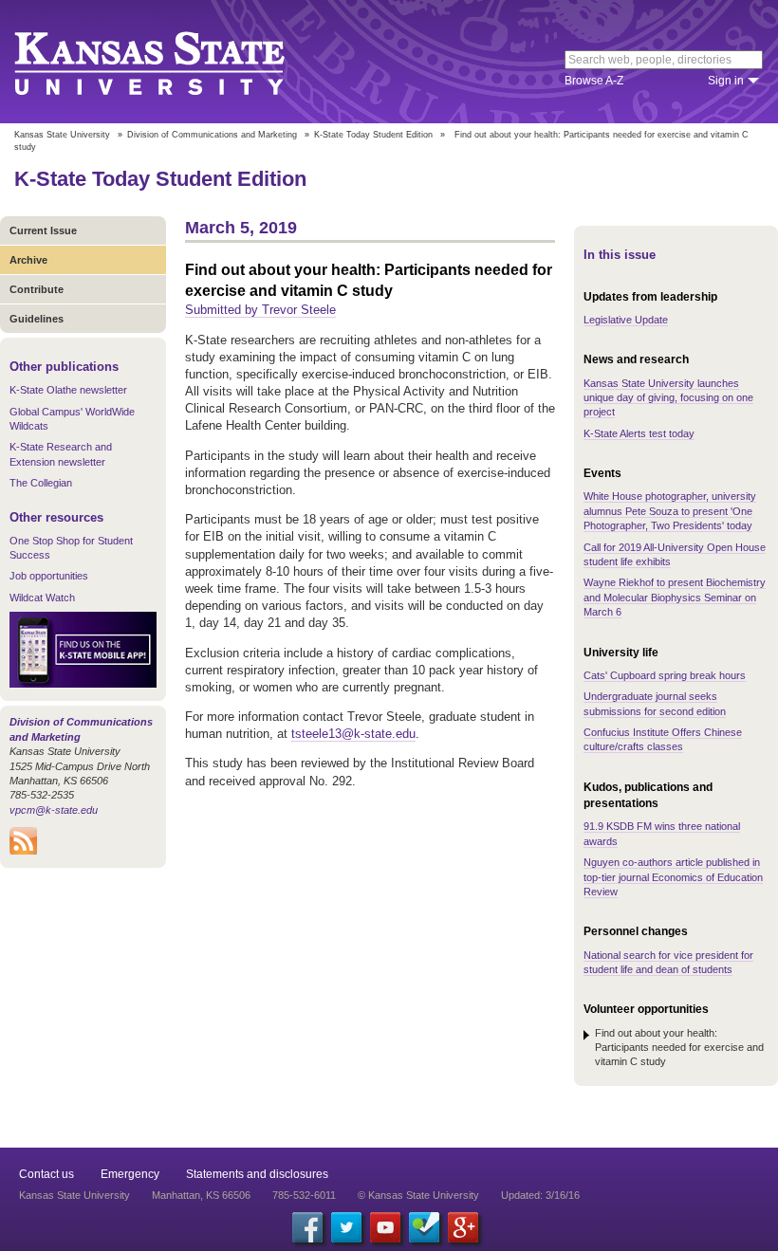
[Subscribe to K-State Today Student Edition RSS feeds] (23, 850)
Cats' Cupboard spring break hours (665, 675)
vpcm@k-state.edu (53, 810)
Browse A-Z (594, 80)
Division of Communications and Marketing (212, 134)
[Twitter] (346, 1227)
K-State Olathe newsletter (68, 390)
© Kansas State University (418, 1195)
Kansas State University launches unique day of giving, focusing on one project (668, 397)
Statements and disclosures (257, 1174)
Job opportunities (48, 575)
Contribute (36, 289)
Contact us (46, 1174)
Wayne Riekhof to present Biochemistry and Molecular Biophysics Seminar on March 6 (675, 597)
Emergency (130, 1174)
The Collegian (40, 482)
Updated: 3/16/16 (540, 1195)
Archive (28, 260)
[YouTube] (385, 1227)
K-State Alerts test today (639, 433)
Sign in (726, 80)
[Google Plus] (463, 1227)
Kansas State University (173, 61)
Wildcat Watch (42, 597)
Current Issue (43, 230)
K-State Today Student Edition (373, 134)
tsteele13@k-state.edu (353, 734)
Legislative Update (626, 319)
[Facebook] (307, 1227)
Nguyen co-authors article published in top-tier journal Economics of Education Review (673, 876)
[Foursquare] (424, 1227)
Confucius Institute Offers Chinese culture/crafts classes (663, 739)
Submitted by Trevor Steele (260, 310)
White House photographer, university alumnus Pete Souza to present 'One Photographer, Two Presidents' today (670, 510)
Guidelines (36, 318)
